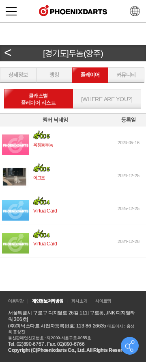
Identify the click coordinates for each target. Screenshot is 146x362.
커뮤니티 (126, 75)
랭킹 (54, 75)
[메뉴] (11, 11)
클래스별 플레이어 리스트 (38, 99)
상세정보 (18, 75)
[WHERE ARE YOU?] (107, 99)
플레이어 (90, 75)
